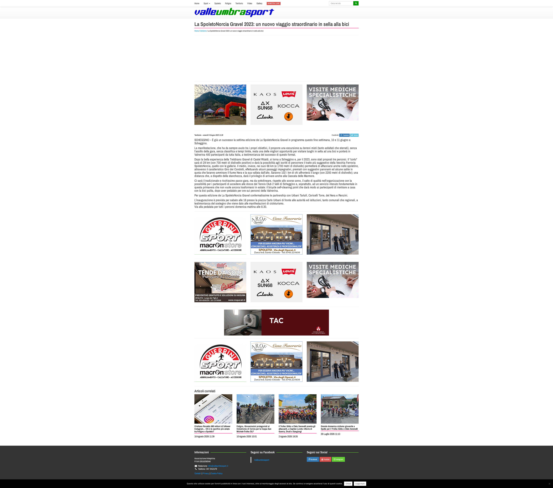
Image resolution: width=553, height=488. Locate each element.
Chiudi (348, 484)
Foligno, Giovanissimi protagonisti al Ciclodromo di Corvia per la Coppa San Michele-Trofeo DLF (254, 429)
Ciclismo (203, 31)
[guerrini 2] (220, 234)
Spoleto (217, 3)
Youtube (326, 459)
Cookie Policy (216, 473)
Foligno (228, 3)
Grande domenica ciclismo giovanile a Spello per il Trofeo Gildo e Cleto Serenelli (339, 427)
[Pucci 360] (333, 234)
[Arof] (276, 234)
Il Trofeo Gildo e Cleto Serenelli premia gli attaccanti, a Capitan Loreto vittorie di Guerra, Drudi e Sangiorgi (297, 429)
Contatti (197, 473)
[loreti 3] (276, 323)
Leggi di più (360, 484)
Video (249, 3)
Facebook (313, 459)
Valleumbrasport (261, 460)
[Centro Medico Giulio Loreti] (333, 103)
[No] (549, 483)
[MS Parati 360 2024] (220, 282)
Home (196, 3)
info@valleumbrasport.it (218, 465)
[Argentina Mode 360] (276, 105)
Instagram (339, 459)
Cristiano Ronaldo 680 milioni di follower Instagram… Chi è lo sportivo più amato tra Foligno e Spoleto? (212, 429)
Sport (206, 3)
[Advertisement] (276, 58)
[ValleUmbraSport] (234, 12)
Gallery (259, 3)
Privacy (206, 473)
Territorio (239, 3)
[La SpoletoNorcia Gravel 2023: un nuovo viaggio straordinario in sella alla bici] (220, 105)
